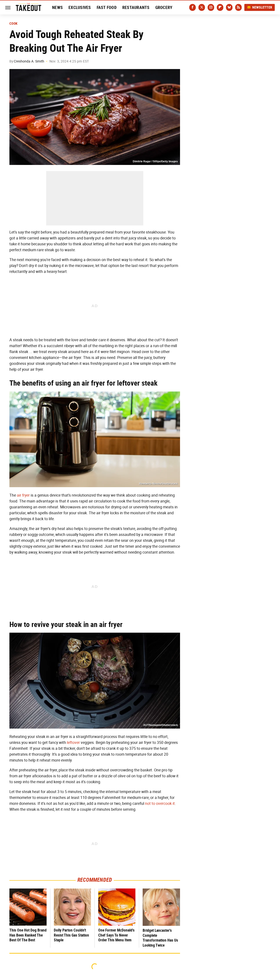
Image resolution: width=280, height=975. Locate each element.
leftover (73, 742)
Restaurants (136, 7)
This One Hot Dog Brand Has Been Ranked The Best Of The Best (28, 935)
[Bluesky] (229, 7)
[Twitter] (201, 7)
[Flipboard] (220, 7)
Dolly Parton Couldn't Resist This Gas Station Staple (71, 935)
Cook (13, 23)
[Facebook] (192, 7)
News (57, 7)
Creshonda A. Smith (29, 61)
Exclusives (79, 7)
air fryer (23, 495)
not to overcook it (160, 803)
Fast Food (107, 7)
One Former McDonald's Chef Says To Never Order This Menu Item (116, 935)
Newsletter (262, 7)
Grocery (164, 7)
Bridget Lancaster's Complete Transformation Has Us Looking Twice (160, 937)
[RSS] (238, 7)
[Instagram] (211, 7)
